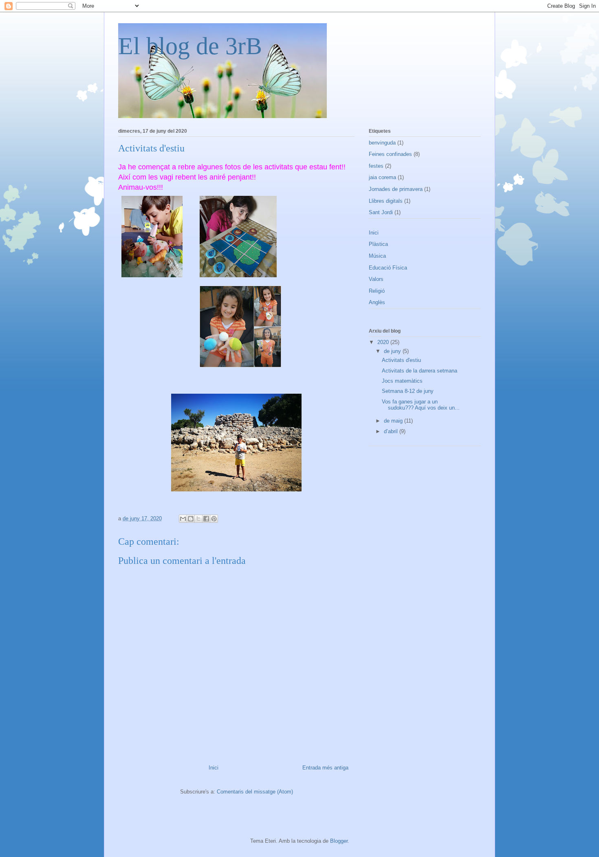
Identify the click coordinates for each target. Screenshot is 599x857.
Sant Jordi (381, 212)
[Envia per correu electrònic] (183, 519)
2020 (383, 342)
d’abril (391, 431)
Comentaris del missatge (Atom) (255, 792)
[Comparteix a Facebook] (206, 519)
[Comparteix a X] (198, 519)
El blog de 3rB (190, 46)
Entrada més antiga (325, 768)
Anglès (377, 302)
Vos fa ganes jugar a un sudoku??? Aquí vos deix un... (421, 405)
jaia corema (382, 177)
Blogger (339, 841)
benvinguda (382, 143)
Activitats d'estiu (401, 360)
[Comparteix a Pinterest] (214, 519)
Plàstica (378, 244)
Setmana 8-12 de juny (408, 391)
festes (376, 166)
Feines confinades (390, 154)
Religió (377, 291)
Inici (213, 768)
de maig (394, 421)
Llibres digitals (386, 201)
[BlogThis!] (191, 519)
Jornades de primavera (396, 189)
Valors (376, 279)
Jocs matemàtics (402, 381)
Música (377, 256)
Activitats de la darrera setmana (419, 371)
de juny (393, 351)
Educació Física (388, 268)
